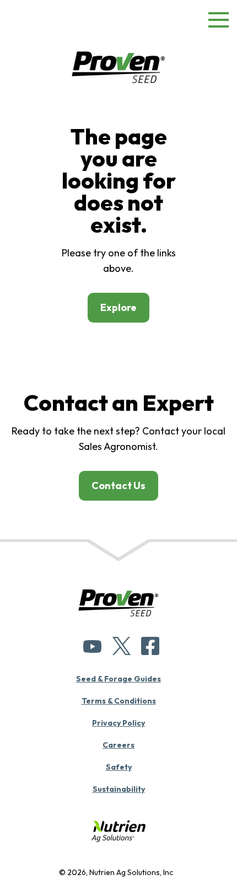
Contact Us (118, 485)
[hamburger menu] (218, 22)
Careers (118, 745)
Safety (119, 767)
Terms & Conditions (119, 701)
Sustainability (119, 789)
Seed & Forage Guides (118, 679)
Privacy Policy (118, 723)
